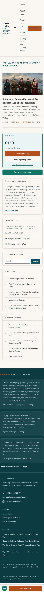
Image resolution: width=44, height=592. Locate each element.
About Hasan (22, 12)
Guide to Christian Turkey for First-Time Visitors (24, 334)
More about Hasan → (12, 211)
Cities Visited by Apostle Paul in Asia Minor (22, 285)
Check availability (34, 28)
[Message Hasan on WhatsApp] (4, 588)
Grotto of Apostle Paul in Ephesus (21, 279)
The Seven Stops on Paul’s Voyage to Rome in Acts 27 (22, 342)
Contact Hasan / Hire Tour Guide (23, 26)
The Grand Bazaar (15, 357)
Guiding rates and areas (11, 518)
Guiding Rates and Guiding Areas (23, 44)
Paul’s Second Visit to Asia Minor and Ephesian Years (23, 326)
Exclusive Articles (23, 122)
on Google (30, 405)
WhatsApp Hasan (24, 172)
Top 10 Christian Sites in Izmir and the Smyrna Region (23, 350)
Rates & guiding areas (22, 160)
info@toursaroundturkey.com (22, 165)
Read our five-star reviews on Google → (14, 467)
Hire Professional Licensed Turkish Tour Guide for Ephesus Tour (23, 307)
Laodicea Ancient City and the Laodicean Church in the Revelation (24, 293)
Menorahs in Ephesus (17, 300)
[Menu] (14, 28)
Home (22, 5)
